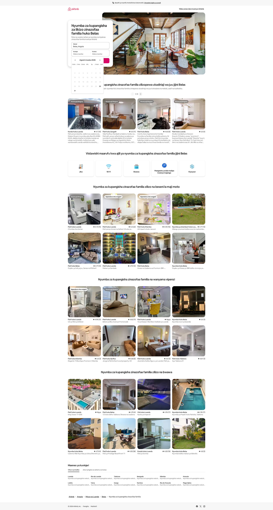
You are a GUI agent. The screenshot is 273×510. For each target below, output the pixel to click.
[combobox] (90, 46)
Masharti (94, 506)
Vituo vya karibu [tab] (73, 470)
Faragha (86, 506)
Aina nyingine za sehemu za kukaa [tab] (95, 470)
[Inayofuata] (140, 94)
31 (75, 91)
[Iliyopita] (132, 94)
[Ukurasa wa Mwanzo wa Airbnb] (73, 9)
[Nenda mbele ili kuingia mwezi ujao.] (100, 60)
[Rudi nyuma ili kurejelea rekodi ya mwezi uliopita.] (75, 60)
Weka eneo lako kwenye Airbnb (191, 9)
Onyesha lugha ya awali (152, 3)
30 (100, 86)
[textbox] (81, 54)
